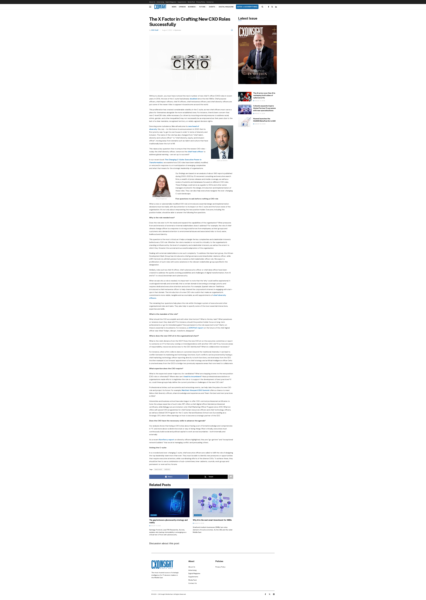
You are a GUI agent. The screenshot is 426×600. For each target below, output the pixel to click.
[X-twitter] (269, 594)
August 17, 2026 (155, 525)
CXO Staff (154, 30)
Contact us (210, 2)
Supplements (182, 2)
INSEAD (167, 469)
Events (212, 7)
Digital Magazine (171, 2)
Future (202, 7)
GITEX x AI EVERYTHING (247, 7)
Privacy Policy (200, 2)
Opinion (182, 7)
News (174, 7)
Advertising (160, 2)
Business (192, 7)
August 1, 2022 (167, 30)
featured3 (158, 469)
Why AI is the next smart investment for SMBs (212, 520)
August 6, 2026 (199, 523)
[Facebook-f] (265, 594)
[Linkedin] (274, 594)
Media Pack (191, 2)
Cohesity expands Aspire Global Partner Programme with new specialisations (264, 108)
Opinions (177, 30)
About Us (152, 2)
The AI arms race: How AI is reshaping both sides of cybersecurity (264, 95)
